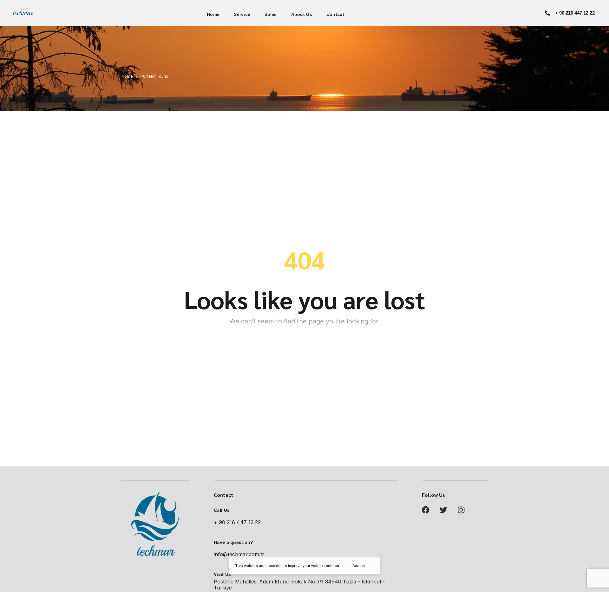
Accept (358, 565)
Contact (335, 14)
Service (242, 14)
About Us (301, 14)
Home (213, 14)
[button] (570, 13)
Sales (271, 14)
